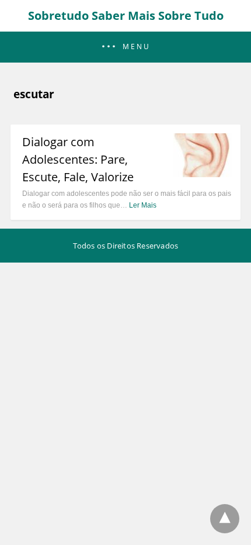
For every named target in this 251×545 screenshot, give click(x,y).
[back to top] (224, 518)
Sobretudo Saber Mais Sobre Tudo (126, 15)
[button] (125, 47)
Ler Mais (142, 205)
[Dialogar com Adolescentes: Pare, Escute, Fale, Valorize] (202, 173)
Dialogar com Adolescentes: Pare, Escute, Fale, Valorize (78, 159)
